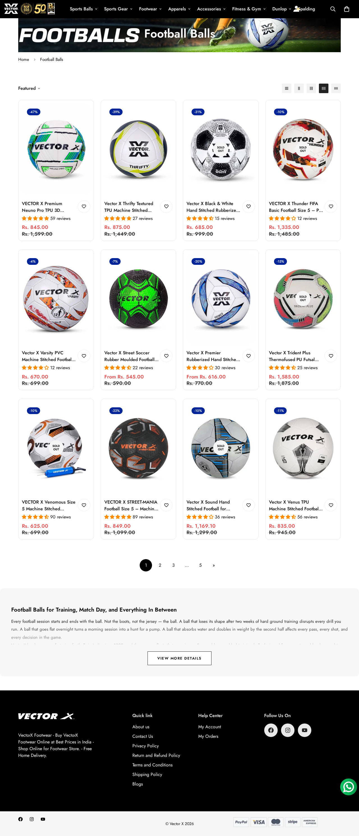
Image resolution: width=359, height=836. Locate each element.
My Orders (208, 736)
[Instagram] (287, 730)
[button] (346, 9)
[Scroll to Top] (348, 805)
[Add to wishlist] (84, 206)
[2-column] (299, 88)
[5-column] (336, 88)
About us (140, 727)
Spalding (306, 9)
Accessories (209, 9)
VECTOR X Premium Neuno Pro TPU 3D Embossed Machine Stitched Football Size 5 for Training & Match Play (48, 207)
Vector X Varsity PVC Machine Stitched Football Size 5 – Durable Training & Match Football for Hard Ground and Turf (47, 356)
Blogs (137, 784)
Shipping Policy (147, 774)
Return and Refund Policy (156, 755)
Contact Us (142, 736)
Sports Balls (81, 9)
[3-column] (311, 88)
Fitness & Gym (246, 9)
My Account (209, 727)
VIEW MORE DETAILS (179, 658)
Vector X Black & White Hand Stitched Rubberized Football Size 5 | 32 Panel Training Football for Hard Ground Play (213, 207)
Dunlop (279, 9)
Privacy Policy (145, 746)
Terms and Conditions (152, 765)
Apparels (177, 9)
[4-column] (323, 88)
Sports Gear (116, 9)
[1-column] (286, 88)
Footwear (148, 9)
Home (23, 59)
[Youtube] (304, 730)
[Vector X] (29, 9)
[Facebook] (271, 730)
